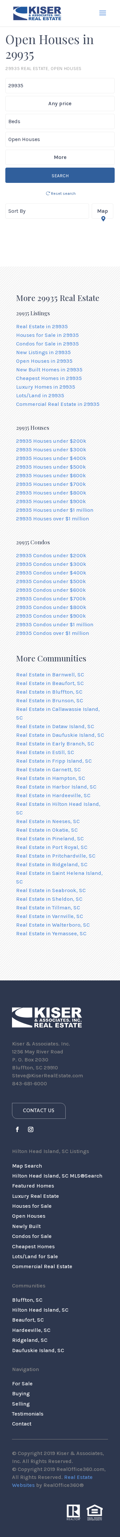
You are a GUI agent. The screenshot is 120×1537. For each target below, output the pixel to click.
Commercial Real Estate (42, 1266)
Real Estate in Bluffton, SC (49, 692)
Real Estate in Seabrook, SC (51, 890)
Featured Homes (33, 1186)
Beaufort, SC (28, 1320)
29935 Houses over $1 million (52, 518)
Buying (21, 1393)
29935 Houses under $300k (51, 449)
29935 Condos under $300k (51, 564)
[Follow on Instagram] (30, 1129)
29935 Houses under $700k (51, 484)
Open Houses (28, 1216)
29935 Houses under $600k (51, 475)
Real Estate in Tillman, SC (48, 907)
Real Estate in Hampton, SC (50, 778)
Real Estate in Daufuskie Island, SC (60, 735)
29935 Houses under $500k (51, 467)
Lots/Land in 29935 (40, 395)
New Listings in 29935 (43, 352)
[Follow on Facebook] (17, 1129)
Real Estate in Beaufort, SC (50, 683)
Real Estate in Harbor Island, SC (56, 787)
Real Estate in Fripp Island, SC (54, 761)
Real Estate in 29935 (42, 326)
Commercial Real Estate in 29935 (57, 404)
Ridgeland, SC (29, 1340)
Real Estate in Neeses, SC (48, 821)
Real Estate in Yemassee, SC (51, 933)
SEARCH (60, 176)
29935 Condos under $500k (51, 581)
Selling (21, 1404)
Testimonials (27, 1414)
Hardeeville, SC (31, 1330)
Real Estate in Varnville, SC (49, 916)
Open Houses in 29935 (44, 361)
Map (102, 211)
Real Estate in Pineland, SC (50, 838)
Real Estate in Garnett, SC (48, 769)
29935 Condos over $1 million (52, 633)
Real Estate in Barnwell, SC (50, 674)
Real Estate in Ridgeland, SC (51, 864)
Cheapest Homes (33, 1246)
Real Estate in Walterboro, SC (53, 925)
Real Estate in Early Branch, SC (55, 743)
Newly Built (26, 1226)
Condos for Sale (32, 1236)
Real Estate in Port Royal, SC (51, 847)
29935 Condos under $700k (51, 598)
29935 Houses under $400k (51, 458)
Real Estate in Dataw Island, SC (55, 726)
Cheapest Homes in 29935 (49, 378)
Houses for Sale (32, 1206)
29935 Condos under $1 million (54, 624)
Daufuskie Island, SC (38, 1350)
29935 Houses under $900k (51, 501)
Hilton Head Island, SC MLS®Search (57, 1176)
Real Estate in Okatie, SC (47, 830)
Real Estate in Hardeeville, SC (53, 795)
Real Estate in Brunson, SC (49, 700)
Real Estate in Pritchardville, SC (55, 856)
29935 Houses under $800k (51, 493)
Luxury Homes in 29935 (45, 387)
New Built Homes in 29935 (49, 369)
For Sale (22, 1383)
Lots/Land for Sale (35, 1256)
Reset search (63, 193)
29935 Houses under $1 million (54, 510)
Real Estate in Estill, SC (45, 752)
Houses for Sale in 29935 (47, 335)
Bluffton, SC (27, 1300)
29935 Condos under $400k (51, 573)
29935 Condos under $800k (51, 607)
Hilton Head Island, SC (40, 1310)
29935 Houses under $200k (51, 441)
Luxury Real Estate (35, 1196)
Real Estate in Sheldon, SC (49, 899)
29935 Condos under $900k (51, 616)
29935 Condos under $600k (51, 590)
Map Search (27, 1166)
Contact (21, 1424)
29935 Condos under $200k (51, 555)
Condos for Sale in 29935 (47, 344)
